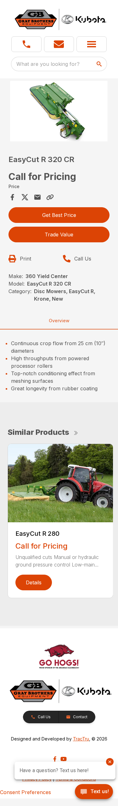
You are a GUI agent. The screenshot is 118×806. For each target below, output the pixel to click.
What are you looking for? (48, 64)
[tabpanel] (59, 112)
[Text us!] (94, 792)
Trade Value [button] (59, 234)
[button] (26, 44)
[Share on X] (25, 197)
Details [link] (34, 582)
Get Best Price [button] (59, 215)
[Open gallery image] (59, 111)
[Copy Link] (50, 197)
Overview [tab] (59, 320)
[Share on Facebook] (12, 197)
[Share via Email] (37, 197)
